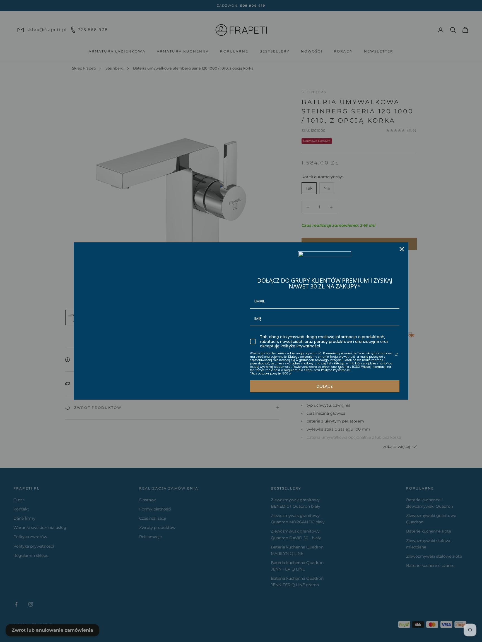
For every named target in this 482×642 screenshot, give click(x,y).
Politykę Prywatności (300, 346)
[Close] (401, 249)
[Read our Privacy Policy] (396, 354)
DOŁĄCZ (325, 386)
